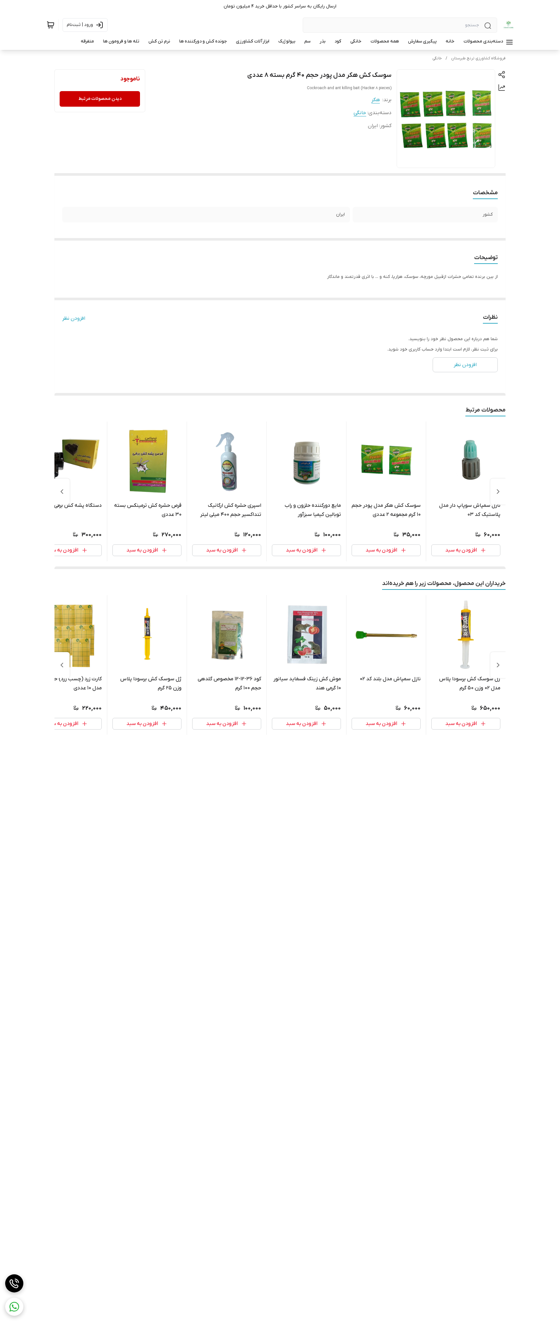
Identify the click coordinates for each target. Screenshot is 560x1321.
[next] (62, 492)
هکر (375, 100)
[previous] (498, 492)
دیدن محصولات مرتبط (100, 99)
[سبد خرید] (50, 25)
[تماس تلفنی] (14, 1283)
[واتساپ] (14, 1307)
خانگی (437, 58)
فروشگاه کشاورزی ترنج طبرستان (478, 58)
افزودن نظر (73, 318)
